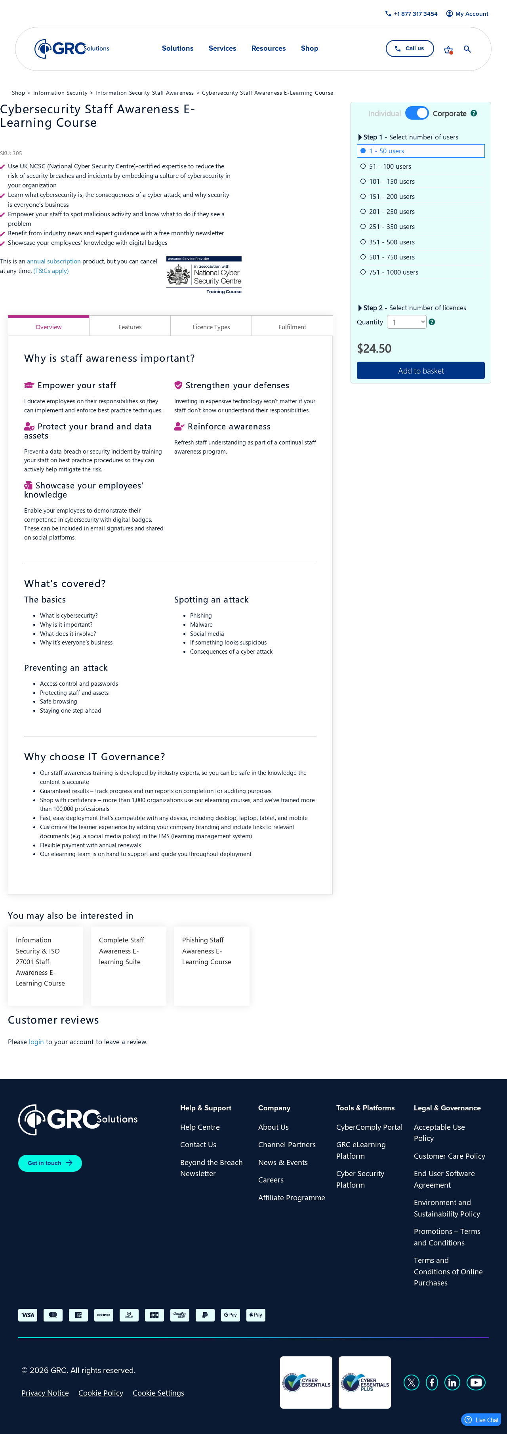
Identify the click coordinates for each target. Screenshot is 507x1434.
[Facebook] (432, 1382)
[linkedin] (452, 1382)
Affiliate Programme (291, 1197)
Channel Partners (287, 1144)
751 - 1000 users (393, 271)
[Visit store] (449, 49)
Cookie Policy (100, 1392)
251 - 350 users (392, 226)
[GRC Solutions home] (94, 1120)
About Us (273, 1126)
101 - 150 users (392, 181)
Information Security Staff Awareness (144, 92)
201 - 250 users (392, 211)
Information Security (60, 92)
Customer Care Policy (449, 1155)
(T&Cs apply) (51, 270)
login (36, 1041)
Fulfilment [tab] (292, 326)
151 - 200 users (392, 196)
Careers (271, 1179)
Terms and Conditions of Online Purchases (448, 1271)
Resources (269, 48)
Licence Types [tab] (211, 326)
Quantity (370, 321)
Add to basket (421, 370)
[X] (411, 1382)
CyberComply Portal (369, 1126)
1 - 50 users (386, 150)
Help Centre (200, 1126)
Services (222, 48)
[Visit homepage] (71, 49)
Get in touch (44, 1163)
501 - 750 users (392, 256)
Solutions (178, 48)
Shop (309, 48)
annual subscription (54, 261)
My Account (472, 14)
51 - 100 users (390, 166)
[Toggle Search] (468, 49)
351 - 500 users (392, 241)
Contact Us (198, 1144)
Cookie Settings (158, 1392)
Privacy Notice (45, 1392)
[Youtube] (476, 1382)
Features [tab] (130, 326)
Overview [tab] (49, 326)
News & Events (283, 1162)
